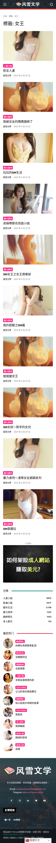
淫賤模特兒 (21, 657)
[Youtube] (45, 800)
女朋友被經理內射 (24, 680)
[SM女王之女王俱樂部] (28, 249)
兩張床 (18, 714)
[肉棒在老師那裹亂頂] (8, 643)
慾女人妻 (9, 71)
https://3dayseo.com (13, 834)
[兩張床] (8, 712)
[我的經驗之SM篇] (28, 300)
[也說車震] (8, 666)
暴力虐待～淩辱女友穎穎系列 (22, 478)
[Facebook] (11, 800)
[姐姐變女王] (28, 351)
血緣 (17, 749)
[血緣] (8, 747)
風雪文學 (7, 75)
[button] (51, 4)
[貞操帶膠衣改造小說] (28, 199)
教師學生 (20, 641)
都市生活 (20, 653)
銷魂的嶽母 (21, 737)
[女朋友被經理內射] (8, 678)
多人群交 (20, 721)
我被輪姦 (20, 726)
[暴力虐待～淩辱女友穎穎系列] (28, 453)
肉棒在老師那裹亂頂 (25, 645)
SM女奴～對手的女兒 (17, 427)
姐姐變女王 (10, 376)
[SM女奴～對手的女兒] (28, 402)
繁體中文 (34, 840)
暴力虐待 (8, 116)
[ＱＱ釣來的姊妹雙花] (8, 689)
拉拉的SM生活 (12, 172)
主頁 (5, 16)
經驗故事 (20, 664)
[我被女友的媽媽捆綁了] (28, 97)
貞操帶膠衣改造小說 (16, 223)
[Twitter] (36, 800)
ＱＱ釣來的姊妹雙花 (25, 691)
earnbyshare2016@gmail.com (31, 789)
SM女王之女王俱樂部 (17, 274)
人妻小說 (8, 65)
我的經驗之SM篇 (14, 325)
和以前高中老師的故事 (27, 703)
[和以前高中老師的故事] (8, 701)
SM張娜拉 (9, 529)
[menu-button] (5, 4)
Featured (21, 687)
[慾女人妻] (28, 46)
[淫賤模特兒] (8, 655)
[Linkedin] (28, 800)
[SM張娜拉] (28, 504)
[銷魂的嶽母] (8, 735)
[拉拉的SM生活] (28, 148)
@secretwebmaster (33, 792)
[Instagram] (20, 800)
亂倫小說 (20, 733)
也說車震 (20, 668)
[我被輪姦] (8, 724)
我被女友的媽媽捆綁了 (18, 121)
